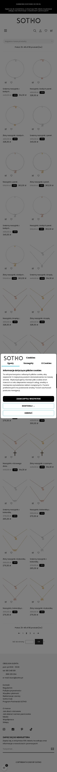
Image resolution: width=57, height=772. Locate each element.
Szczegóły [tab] (28, 363)
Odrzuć (28, 413)
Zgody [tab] (10, 363)
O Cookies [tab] (46, 363)
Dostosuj (27, 406)
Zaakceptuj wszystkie (28, 399)
